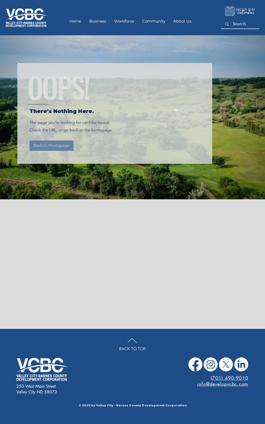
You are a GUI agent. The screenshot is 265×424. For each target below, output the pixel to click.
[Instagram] (211, 364)
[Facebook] (195, 364)
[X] (226, 364)
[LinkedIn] (241, 364)
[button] (51, 145)
